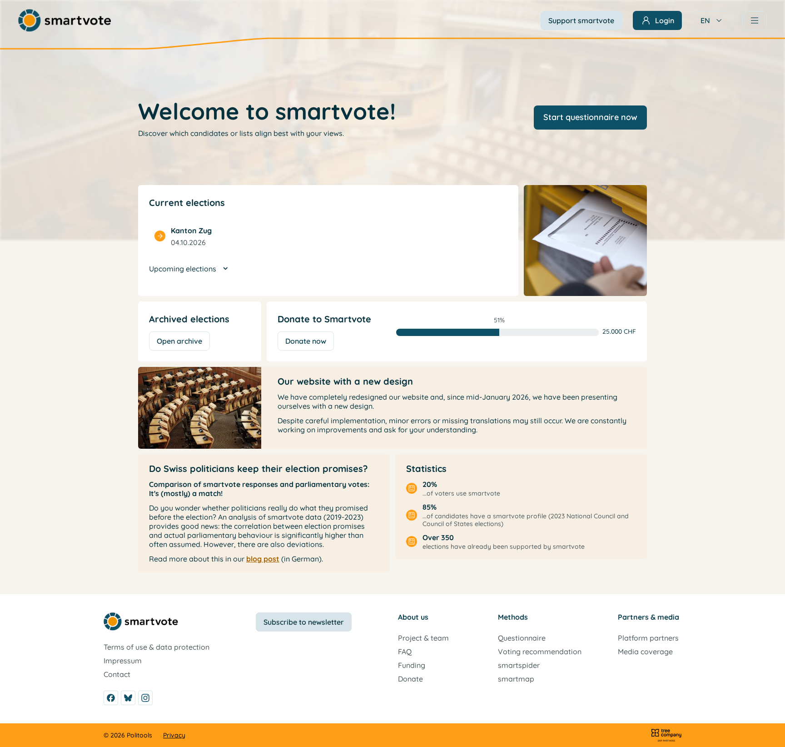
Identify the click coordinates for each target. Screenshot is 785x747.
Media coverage (645, 651)
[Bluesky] (128, 698)
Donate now (305, 341)
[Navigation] (754, 20)
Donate (410, 678)
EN (705, 20)
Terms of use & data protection (156, 647)
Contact (117, 674)
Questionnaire (522, 637)
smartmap (516, 678)
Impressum (123, 660)
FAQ (405, 651)
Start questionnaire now (590, 117)
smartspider (519, 665)
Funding (411, 665)
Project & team (423, 637)
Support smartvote (581, 20)
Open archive (179, 341)
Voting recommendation (539, 651)
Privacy (174, 735)
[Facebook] (111, 698)
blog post (262, 558)
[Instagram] (145, 698)
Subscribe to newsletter (303, 622)
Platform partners (648, 637)
